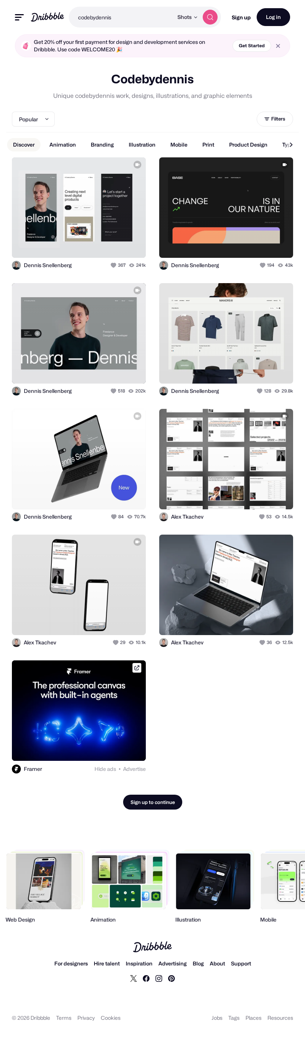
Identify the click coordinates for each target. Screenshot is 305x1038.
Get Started (252, 45)
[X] (133, 978)
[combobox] (121, 17)
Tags (234, 1018)
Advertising (172, 963)
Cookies (111, 1018)
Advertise (134, 769)
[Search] (210, 17)
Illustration (142, 144)
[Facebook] (146, 978)
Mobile (178, 144)
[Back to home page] (47, 17)
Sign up (241, 17)
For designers (71, 963)
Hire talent (107, 963)
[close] (278, 46)
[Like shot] (114, 265)
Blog (198, 963)
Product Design (248, 144)
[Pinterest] (171, 978)
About (217, 963)
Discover (24, 144)
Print (208, 144)
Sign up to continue (153, 802)
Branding (102, 144)
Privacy (86, 1018)
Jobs (217, 1018)
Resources (280, 1018)
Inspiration (139, 963)
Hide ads (105, 769)
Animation (62, 144)
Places (253, 1018)
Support (241, 963)
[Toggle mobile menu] (19, 17)
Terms (63, 1018)
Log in (273, 17)
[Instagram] (158, 978)
